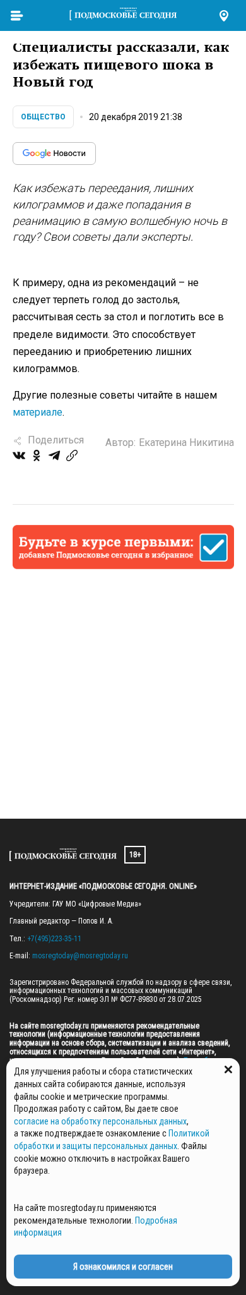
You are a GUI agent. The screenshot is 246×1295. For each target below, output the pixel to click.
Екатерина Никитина (186, 443)
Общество (43, 116)
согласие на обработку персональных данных (100, 1121)
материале (37, 412)
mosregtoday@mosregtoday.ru (80, 955)
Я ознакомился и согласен (123, 1267)
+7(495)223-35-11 (54, 938)
